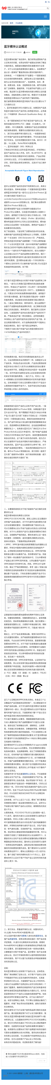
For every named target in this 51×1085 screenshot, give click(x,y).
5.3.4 (19, 1076)
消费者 (24, 935)
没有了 (41, 1060)
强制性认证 (27, 773)
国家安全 (39, 935)
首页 (11, 23)
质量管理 (13, 939)
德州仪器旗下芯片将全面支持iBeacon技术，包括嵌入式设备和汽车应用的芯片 (25, 1055)
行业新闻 (19, 23)
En (49, 2)
